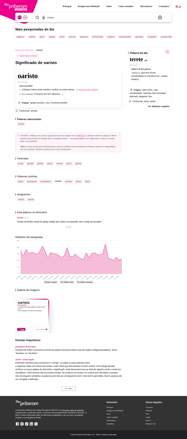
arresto (60, 163)
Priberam (149, 411)
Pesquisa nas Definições (89, 6)
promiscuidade (167, 37)
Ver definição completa (158, 106)
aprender (139, 37)
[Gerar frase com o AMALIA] (62, 94)
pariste (40, 163)
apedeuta (84, 37)
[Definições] (160, 17)
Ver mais (68, 227)
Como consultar (125, 6)
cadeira (32, 37)
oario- (20, 181)
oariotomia (32, 181)
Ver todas (68, 388)
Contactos (149, 407)
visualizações (125, 37)
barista (78, 163)
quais (42, 37)
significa (20, 37)
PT (19, 17)
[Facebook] (17, 425)
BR (25, 17)
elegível (110, 37)
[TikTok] (27, 425)
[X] (36, 425)
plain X (148, 420)
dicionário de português (73, 410)
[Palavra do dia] (167, 51)
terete (62, 37)
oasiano (68, 181)
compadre (152, 37)
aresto (20, 163)
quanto (52, 37)
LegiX (148, 417)
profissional (97, 37)
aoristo (21, 124)
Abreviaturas (146, 6)
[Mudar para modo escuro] (178, 6)
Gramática (164, 6)
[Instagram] (22, 425)
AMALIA (81, 135)
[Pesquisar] (37, 17)
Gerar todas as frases (28, 56)
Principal (67, 6)
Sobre (109, 6)
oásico (78, 181)
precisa (72, 37)
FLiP (147, 414)
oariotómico (46, 181)
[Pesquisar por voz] (43, 17)
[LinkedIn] (31, 425)
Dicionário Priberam (24, 50)
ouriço (50, 163)
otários (21, 199)
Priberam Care (151, 424)
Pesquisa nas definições (115, 411)
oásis (87, 181)
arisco (68, 163)
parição (30, 163)
